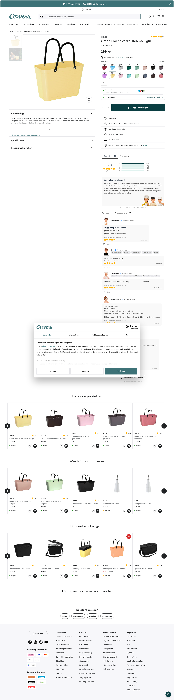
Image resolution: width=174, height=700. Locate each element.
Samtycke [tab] (47, 335)
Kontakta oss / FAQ (64, 636)
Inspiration (161, 24)
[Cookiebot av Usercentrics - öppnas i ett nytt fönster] (127, 327)
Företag (59, 673)
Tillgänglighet (85, 677)
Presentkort (60, 640)
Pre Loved (84, 24)
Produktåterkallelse (64, 677)
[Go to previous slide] (7, 426)
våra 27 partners (49, 346)
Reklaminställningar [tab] (100, 335)
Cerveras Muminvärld (136, 665)
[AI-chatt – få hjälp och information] (168, 694)
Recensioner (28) (110, 156)
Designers (131, 673)
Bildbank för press (87, 673)
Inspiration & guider (135, 661)
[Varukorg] (163, 16)
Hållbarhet (84, 648)
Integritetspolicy (86, 656)
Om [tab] (126, 335)
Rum (129, 644)
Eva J (112, 250)
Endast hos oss (85, 640)
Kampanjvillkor (62, 665)
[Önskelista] (158, 16)
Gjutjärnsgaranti (110, 656)
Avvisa (53, 371)
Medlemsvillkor (109, 665)
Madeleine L (115, 220)
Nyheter (130, 652)
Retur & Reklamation (64, 656)
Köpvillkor (60, 661)
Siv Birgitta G (116, 299)
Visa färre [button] (161, 61)
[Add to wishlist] (89, 99)
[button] (41, 16)
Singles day (132, 677)
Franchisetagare (86, 669)
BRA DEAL (60, 669)
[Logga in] (153, 16)
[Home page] (20, 18)
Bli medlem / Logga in (112, 636)
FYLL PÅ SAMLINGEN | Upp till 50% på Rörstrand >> (85, 3)
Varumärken (147, 24)
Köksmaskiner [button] (28, 24)
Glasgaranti (108, 648)
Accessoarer (78, 616)
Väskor (64, 616)
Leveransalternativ (153, 90)
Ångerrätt (60, 652)
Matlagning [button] (44, 24)
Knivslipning (108, 661)
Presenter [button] (119, 24)
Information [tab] (73, 335)
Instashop (131, 669)
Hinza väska (107, 616)
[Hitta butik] (149, 16)
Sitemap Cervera (86, 681)
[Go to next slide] (164, 426)
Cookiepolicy (84, 661)
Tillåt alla (121, 371)
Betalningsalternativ (64, 648)
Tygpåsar (92, 616)
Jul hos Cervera (133, 689)
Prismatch (107, 644)
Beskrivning (105, 45)
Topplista (131, 685)
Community (124, 156)
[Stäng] (170, 3)
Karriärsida (84, 665)
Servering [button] (58, 24)
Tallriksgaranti (109, 652)
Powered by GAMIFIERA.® (133, 381)
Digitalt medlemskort (112, 640)
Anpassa (85, 371)
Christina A (115, 273)
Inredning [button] (71, 24)
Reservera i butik (154, 97)
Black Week (131, 656)
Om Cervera (84, 636)
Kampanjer (132, 24)
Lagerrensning (104, 24)
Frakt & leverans (62, 644)
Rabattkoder (108, 669)
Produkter (13, 24)
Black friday (132, 681)
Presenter (131, 640)
